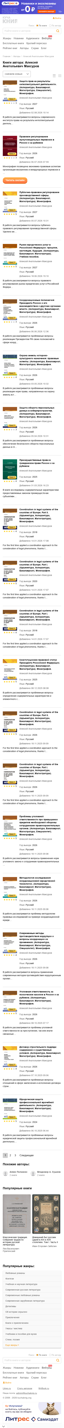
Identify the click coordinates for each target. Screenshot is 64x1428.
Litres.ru (7, 1388)
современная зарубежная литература (25, 1301)
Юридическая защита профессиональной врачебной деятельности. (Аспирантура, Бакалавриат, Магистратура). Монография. (36, 1105)
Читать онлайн (15, 180)
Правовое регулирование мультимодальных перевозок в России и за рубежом (36, 139)
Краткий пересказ (36, 43)
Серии (35, 48)
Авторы (24, 48)
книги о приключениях (16, 1323)
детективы (10, 1306)
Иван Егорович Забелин (44, 1246)
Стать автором (24, 1388)
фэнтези (9, 1278)
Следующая (27, 1155)
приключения (12, 1317)
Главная (6, 56)
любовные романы (15, 1273)
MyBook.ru (44, 1388)
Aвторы (16, 56)
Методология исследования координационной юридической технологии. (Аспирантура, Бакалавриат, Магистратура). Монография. (37, 884)
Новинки (19, 38)
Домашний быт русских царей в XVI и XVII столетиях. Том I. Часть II (45, 1239)
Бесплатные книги (13, 43)
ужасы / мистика (13, 1328)
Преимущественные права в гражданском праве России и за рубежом (37, 463)
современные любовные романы (22, 1295)
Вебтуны (47, 38)
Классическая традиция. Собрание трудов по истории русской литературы (15, 1241)
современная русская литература (22, 1289)
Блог (44, 48)
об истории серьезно (16, 1312)
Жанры (7, 38)
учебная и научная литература (21, 1284)
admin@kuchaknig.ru (26, 1393)
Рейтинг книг (10, 48)
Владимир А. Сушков (49, 1172)
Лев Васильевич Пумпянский (11, 1249)
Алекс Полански (18, 1172)
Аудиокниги (32, 38)
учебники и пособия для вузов (21, 1334)
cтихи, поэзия (12, 1339)
